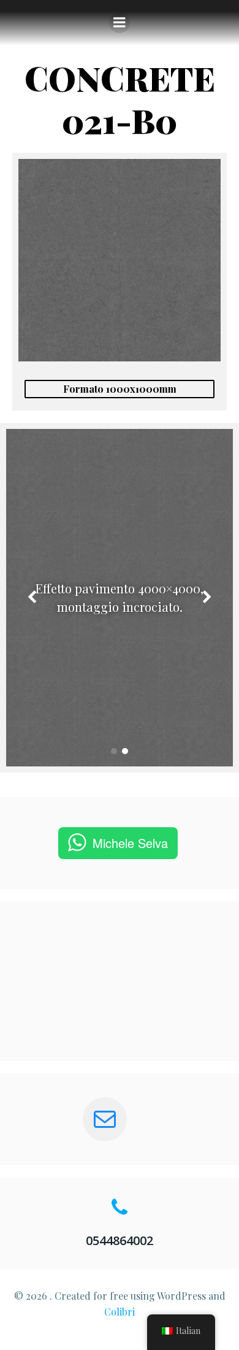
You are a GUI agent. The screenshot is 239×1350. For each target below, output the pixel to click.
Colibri (119, 1311)
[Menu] (119, 22)
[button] (114, 751)
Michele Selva (130, 843)
